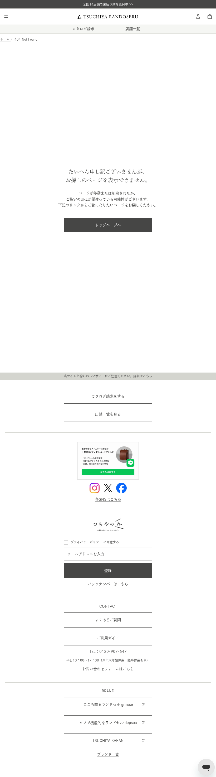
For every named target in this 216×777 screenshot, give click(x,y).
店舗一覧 (132, 29)
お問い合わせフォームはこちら (108, 669)
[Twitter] (108, 488)
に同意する (95, 542)
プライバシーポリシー (86, 542)
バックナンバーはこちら (108, 584)
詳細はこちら (142, 376)
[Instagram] (94, 488)
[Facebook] (121, 488)
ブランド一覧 (108, 754)
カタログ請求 (83, 29)
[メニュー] (6, 17)
